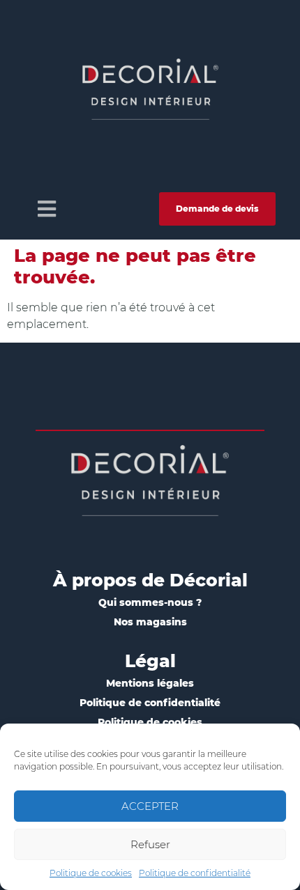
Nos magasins (150, 622)
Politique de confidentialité (194, 873)
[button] (46, 208)
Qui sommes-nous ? (150, 602)
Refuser (150, 844)
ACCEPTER (150, 806)
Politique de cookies (91, 873)
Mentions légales (150, 683)
